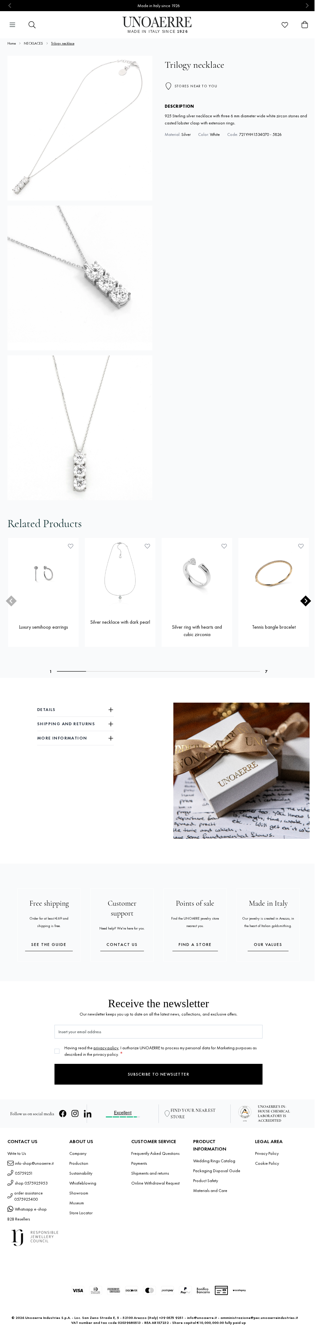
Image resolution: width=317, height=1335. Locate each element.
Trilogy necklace (62, 43)
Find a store (195, 944)
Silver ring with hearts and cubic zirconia (197, 631)
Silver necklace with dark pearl (120, 622)
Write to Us (16, 1153)
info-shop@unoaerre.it (34, 1163)
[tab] (71, 671)
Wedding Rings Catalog (214, 1161)
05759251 (24, 1173)
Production (78, 1163)
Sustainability (80, 1173)
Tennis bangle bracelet (274, 627)
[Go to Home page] (159, 24)
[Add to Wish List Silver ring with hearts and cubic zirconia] (224, 546)
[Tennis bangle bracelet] (273, 573)
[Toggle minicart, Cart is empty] (305, 25)
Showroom (78, 1193)
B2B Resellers (18, 1219)
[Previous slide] (10, 5)
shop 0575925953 (31, 1183)
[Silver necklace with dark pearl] (120, 573)
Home (11, 43)
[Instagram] (75, 1113)
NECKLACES (33, 43)
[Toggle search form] (32, 25)
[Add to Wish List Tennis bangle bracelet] (300, 546)
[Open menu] (12, 24)
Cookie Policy (267, 1163)
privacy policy (105, 1048)
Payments (139, 1163)
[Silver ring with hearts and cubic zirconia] (197, 573)
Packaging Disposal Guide (216, 1170)
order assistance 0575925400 (28, 1196)
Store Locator (81, 1213)
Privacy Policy (267, 1153)
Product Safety (205, 1180)
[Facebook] (63, 1113)
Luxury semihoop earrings (43, 627)
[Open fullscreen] (79, 128)
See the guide (49, 944)
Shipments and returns (150, 1173)
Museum (76, 1203)
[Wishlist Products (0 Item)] (285, 25)
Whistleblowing (82, 1183)
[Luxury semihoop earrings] (43, 573)
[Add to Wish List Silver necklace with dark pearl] (147, 546)
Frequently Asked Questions (155, 1153)
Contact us (122, 944)
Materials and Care (210, 1190)
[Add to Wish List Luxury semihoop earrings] (70, 546)
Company (77, 1153)
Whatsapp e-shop (31, 1209)
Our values (268, 944)
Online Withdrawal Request (155, 1183)
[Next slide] (307, 5)
